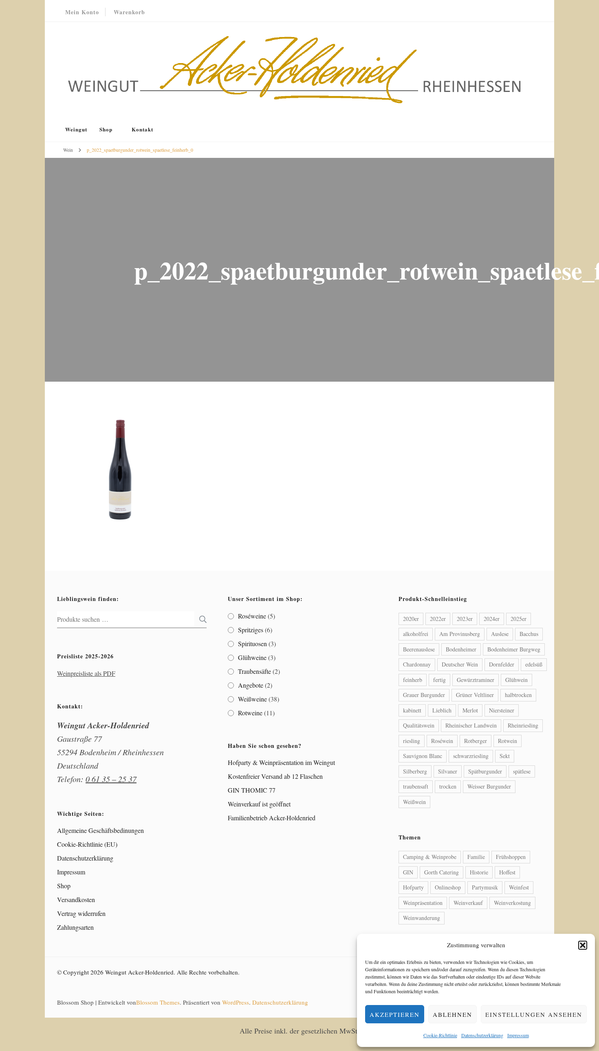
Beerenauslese (419, 649)
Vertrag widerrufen (81, 913)
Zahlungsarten (75, 927)
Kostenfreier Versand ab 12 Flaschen (275, 776)
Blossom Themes (158, 1002)
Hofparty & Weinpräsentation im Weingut (281, 762)
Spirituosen (252, 643)
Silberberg (415, 771)
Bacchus (529, 634)
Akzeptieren (395, 1014)
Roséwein (442, 741)
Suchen (200, 619)
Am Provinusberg (459, 634)
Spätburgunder (485, 771)
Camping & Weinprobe (429, 857)
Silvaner (447, 771)
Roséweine (252, 616)
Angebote (250, 685)
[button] (583, 945)
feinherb (412, 680)
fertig (439, 680)
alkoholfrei (415, 634)
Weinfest (519, 887)
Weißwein (414, 802)
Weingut (76, 129)
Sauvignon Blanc (422, 756)
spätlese (522, 771)
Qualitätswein (418, 725)
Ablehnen (452, 1014)
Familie (476, 857)
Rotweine (250, 712)
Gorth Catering (441, 872)
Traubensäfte (254, 671)
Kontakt (142, 129)
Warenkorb (129, 12)
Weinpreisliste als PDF (86, 673)
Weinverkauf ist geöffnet (259, 804)
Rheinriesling (523, 725)
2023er (465, 619)
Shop (105, 129)
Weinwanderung (421, 918)
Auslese (500, 634)
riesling (411, 741)
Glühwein (516, 680)
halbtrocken (518, 695)
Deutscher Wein (460, 664)
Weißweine (252, 699)
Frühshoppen (511, 857)
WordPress (235, 1002)
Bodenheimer (461, 649)
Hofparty (413, 887)
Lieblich (441, 710)
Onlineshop (448, 887)
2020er (411, 619)
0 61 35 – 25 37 (111, 779)
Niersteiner (501, 710)
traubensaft (415, 786)
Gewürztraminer (475, 680)
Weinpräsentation (423, 903)
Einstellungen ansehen (533, 1014)
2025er (518, 619)
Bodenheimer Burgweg (513, 649)
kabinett (412, 710)
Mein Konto (82, 12)
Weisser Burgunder (489, 786)
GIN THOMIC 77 (251, 790)
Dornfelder (501, 664)
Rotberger (475, 741)
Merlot (470, 710)
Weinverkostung (512, 903)
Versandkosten (76, 899)
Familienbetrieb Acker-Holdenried (271, 817)
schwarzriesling (471, 756)
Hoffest (507, 872)
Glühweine (252, 657)
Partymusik (485, 887)
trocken (447, 786)
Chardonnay (417, 664)
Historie (479, 872)
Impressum (518, 1035)
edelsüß (533, 664)
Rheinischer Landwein (471, 725)
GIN (408, 872)
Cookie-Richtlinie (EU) (87, 844)
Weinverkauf (468, 903)
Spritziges (250, 629)
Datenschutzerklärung (482, 1035)
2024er (492, 619)
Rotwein (507, 741)
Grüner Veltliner (475, 695)
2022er (438, 619)
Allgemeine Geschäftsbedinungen (100, 830)
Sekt (505, 756)
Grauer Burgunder (424, 695)
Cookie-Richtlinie (440, 1035)
